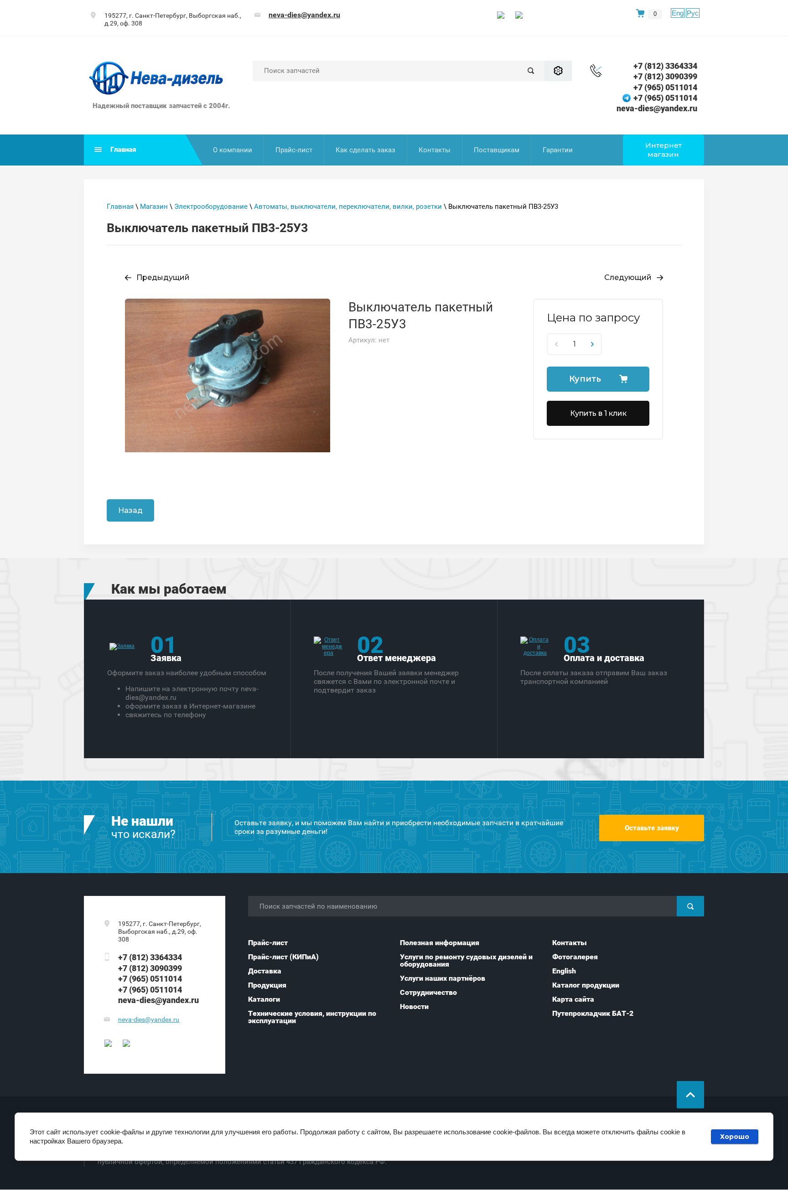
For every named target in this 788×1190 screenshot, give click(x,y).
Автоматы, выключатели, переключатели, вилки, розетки (348, 206)
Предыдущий (163, 277)
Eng (678, 13)
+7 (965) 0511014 (665, 87)
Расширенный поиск (558, 71)
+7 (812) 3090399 (665, 76)
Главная (120, 206)
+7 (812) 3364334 (665, 66)
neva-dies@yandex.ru (304, 14)
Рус (693, 13)
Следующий (628, 277)
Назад (130, 510)
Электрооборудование (211, 206)
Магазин (154, 206)
